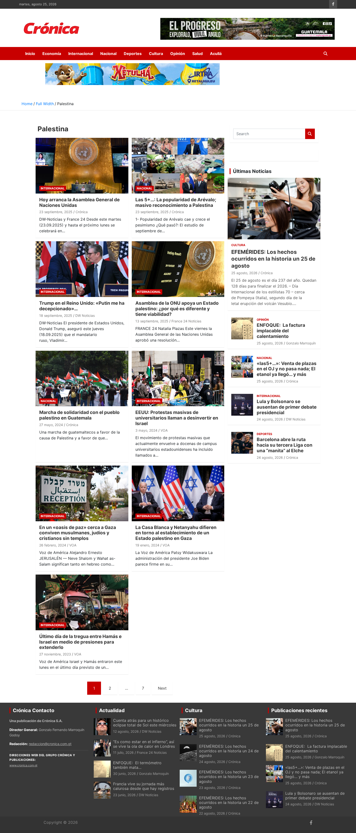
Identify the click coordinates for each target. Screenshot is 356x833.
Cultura (156, 53)
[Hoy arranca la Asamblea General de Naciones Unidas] (82, 166)
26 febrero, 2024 (52, 545)
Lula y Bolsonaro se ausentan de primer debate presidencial (287, 407)
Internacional (80, 53)
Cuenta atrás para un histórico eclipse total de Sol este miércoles (144, 722)
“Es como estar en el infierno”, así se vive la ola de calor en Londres (144, 744)
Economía (51, 53)
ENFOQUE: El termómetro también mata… (137, 765)
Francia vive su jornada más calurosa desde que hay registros (143, 786)
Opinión (177, 53)
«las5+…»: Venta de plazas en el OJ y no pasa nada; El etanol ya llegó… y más (287, 369)
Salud (197, 53)
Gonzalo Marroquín (301, 343)
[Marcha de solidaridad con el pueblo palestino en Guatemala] (82, 378)
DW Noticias (85, 315)
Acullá (216, 53)
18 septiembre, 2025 (55, 315)
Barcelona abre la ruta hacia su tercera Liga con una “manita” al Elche (284, 445)
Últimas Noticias (252, 171)
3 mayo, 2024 (146, 430)
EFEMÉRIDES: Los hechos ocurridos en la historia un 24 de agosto (229, 751)
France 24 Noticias (186, 321)
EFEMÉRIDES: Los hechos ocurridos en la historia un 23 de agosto (229, 777)
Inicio (30, 53)
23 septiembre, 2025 (55, 212)
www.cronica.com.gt (23, 765)
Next (162, 688)
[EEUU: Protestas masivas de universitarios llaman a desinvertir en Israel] (177, 378)
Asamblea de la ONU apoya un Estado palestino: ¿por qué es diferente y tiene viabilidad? (177, 308)
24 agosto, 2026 (270, 419)
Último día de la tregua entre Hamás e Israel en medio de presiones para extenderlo (80, 642)
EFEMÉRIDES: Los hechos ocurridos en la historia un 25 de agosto (273, 259)
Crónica (82, 212)
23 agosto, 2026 (212, 788)
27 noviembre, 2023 (55, 654)
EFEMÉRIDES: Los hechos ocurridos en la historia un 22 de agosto (229, 802)
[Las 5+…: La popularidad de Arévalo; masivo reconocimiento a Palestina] (177, 166)
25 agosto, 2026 (244, 273)
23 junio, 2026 (124, 795)
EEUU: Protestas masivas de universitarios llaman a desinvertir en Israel (176, 418)
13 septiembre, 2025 (151, 321)
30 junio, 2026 (124, 773)
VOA (164, 430)
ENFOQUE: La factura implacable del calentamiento (281, 330)
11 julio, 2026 (123, 752)
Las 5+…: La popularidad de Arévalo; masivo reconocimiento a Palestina (175, 202)
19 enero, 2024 (147, 545)
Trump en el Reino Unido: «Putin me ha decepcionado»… (81, 305)
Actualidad (112, 710)
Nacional (108, 53)
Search (310, 134)
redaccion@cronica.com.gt (50, 744)
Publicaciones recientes (299, 710)
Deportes (133, 53)
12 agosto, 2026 (126, 731)
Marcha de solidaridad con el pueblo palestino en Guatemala (79, 415)
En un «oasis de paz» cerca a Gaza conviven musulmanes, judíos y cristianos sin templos (77, 533)
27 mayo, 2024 (51, 425)
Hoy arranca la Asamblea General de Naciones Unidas (79, 202)
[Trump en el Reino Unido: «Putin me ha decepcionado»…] (82, 269)
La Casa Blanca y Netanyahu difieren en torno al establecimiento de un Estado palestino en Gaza (176, 533)
